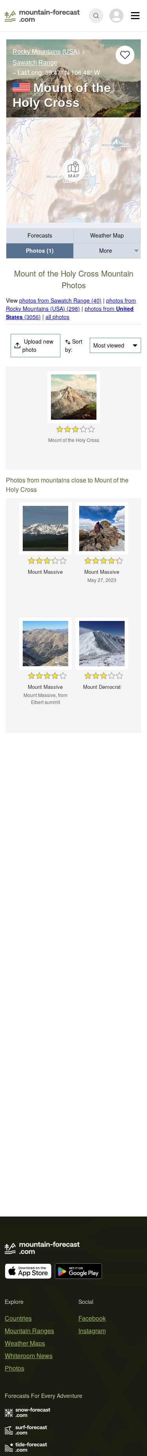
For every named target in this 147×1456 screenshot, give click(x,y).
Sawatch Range (35, 63)
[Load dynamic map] (73, 170)
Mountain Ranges (29, 1330)
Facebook (92, 1318)
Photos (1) (40, 250)
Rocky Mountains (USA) (46, 51)
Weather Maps (25, 1343)
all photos (57, 317)
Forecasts (39, 235)
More (105, 250)
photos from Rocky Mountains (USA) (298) (71, 304)
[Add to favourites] (125, 55)
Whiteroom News (29, 1355)
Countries (18, 1318)
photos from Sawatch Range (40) (60, 300)
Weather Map (107, 235)
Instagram (92, 1330)
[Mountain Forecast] (42, 15)
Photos (14, 1368)
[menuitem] (40, 235)
